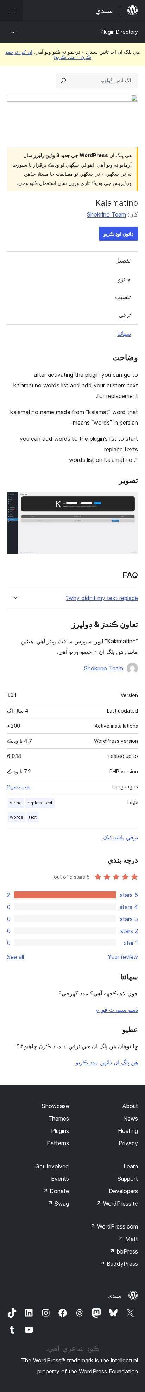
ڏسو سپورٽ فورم (116, 1009)
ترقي (125, 314)
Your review (123, 956)
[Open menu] (11, 10)
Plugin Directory (119, 32)
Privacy (128, 1143)
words (16, 817)
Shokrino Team (106, 214)
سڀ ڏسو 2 (19, 787)
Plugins (60, 1130)
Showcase (55, 1105)
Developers (123, 1190)
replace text (39, 802)
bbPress (123, 1251)
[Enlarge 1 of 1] (128, 501)
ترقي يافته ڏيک (120, 837)
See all (15, 956)
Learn (131, 1166)
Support (128, 1178)
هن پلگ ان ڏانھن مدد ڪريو (107, 1062)
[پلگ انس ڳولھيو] (63, 80)
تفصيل (123, 260)
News (130, 1118)
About (130, 1105)
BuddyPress (119, 1263)
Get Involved (52, 1166)
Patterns (58, 1143)
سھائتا (124, 333)
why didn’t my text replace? (102, 598)
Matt (128, 1239)
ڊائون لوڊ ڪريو (118, 234)
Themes (58, 1118)
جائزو (124, 279)
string (16, 802)
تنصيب (123, 297)
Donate (56, 1190)
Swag (58, 1203)
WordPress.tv (117, 1203)
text (33, 817)
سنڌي (114, 1295)
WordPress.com (114, 1226)
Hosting (128, 1130)
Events (60, 1178)
